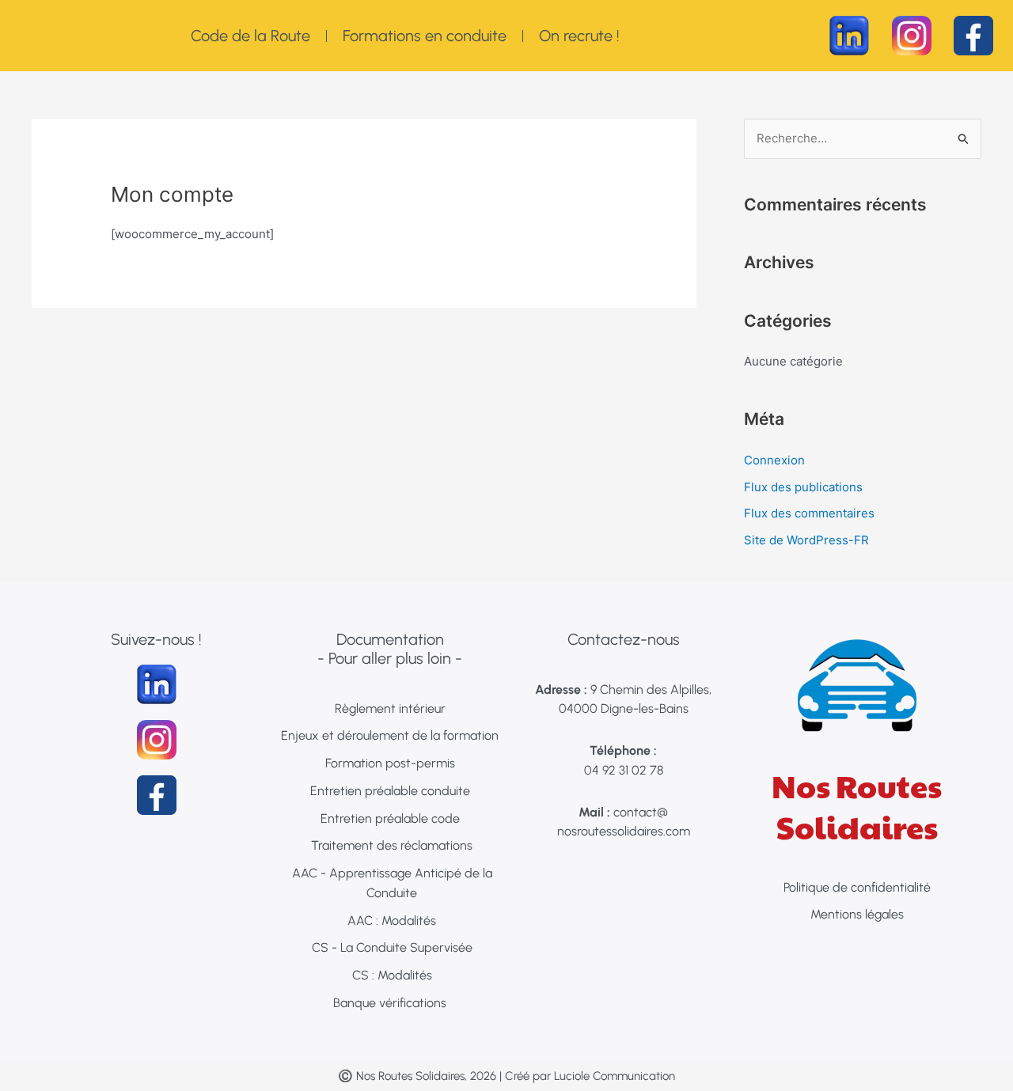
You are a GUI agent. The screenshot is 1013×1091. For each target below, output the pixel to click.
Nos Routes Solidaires (857, 805)
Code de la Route (250, 35)
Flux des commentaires (809, 513)
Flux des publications (803, 486)
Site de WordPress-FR (806, 539)
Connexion (774, 460)
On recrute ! (579, 35)
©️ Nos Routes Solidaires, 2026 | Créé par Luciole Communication (506, 1076)
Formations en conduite (424, 35)
